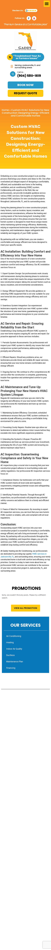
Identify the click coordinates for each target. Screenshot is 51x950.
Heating (10, 642)
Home (5, 110)
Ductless (10, 655)
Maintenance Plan (14, 661)
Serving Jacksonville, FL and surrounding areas (27, 66)
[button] (47, 4)
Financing (10, 668)
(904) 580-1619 (29, 76)
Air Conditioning (13, 636)
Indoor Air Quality (14, 649)
